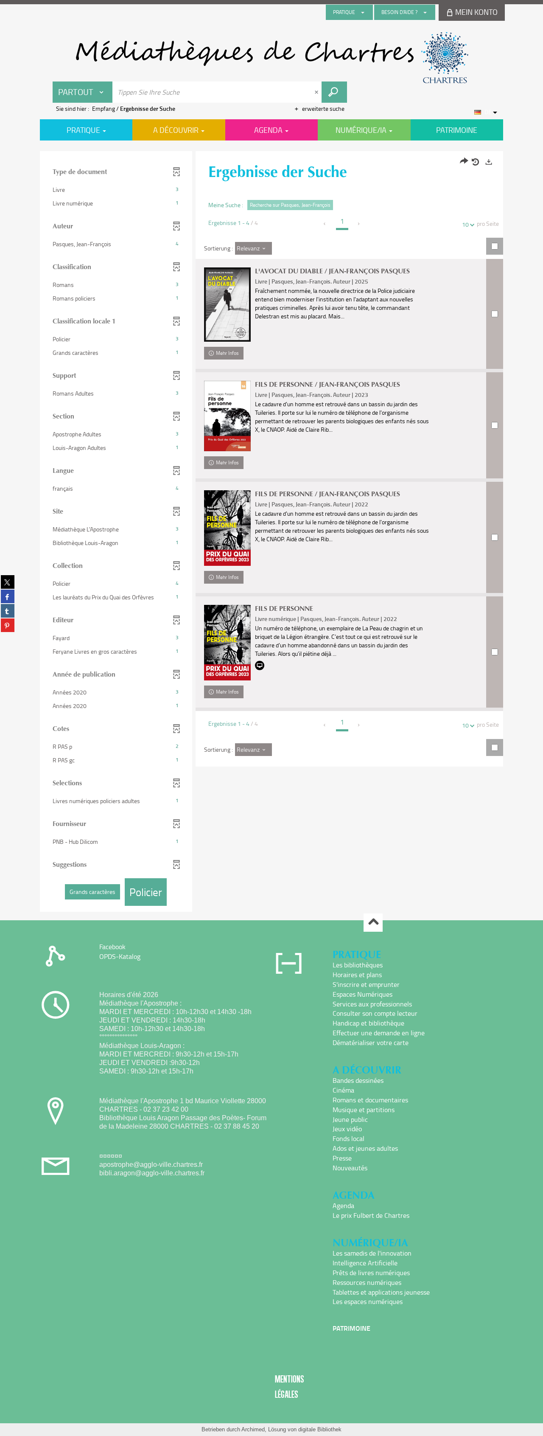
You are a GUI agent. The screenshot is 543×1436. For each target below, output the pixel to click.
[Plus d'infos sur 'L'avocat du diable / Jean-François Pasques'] (227, 304)
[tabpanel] (271, 532)
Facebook (112, 946)
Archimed (253, 1429)
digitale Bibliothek (319, 1429)
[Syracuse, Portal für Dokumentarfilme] (271, 58)
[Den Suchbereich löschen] (317, 92)
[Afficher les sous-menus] (362, 12)
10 (465, 224)
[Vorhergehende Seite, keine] (325, 223)
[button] (116, 189)
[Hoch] (373, 922)
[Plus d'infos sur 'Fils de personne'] (227, 642)
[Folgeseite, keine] (359, 223)
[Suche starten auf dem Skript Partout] (334, 92)
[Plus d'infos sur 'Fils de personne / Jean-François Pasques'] (227, 416)
